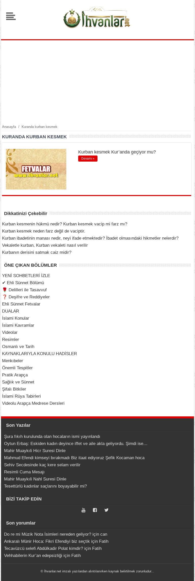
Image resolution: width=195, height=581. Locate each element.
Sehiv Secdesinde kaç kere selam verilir (42, 464)
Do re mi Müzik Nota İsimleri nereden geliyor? (47, 534)
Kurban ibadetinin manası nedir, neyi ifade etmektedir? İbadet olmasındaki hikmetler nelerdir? (90, 238)
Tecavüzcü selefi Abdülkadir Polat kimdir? (43, 548)
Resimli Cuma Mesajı (24, 472)
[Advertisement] (97, 82)
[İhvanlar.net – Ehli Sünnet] (97, 31)
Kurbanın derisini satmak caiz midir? (36, 252)
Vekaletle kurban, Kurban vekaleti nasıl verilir (45, 245)
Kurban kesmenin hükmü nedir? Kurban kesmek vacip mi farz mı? (64, 224)
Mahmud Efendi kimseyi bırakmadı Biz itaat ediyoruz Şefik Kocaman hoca (74, 457)
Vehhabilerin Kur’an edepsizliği (33, 555)
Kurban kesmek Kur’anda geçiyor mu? (117, 151)
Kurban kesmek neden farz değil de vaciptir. (43, 231)
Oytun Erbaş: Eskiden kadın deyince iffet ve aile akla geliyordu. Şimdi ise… (76, 443)
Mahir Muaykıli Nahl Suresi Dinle (35, 479)
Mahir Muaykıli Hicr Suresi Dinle (35, 450)
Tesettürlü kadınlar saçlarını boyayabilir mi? (45, 486)
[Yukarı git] (184, 572)
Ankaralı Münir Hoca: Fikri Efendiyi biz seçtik (47, 541)
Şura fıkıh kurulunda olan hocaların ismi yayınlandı (52, 436)
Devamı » (87, 158)
